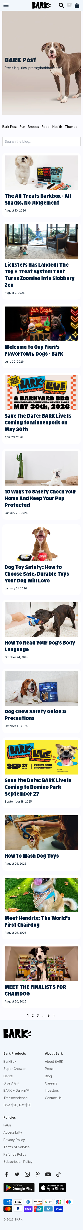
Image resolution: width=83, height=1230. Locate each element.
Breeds (33, 127)
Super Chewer (14, 1069)
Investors (52, 1090)
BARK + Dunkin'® (16, 1090)
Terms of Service (16, 1147)
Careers (51, 1083)
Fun (22, 127)
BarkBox (9, 1061)
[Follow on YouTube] (48, 1174)
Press (49, 1069)
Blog (48, 1076)
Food (46, 127)
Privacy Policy (14, 1140)
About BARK (54, 1061)
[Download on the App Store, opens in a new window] (52, 1187)
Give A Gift (11, 1083)
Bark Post (9, 127)
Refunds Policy (14, 1154)
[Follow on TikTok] (58, 1174)
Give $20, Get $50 (17, 1105)
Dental (8, 1076)
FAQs (7, 1125)
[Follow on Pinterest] (38, 1174)
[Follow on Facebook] (6, 1174)
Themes (71, 127)
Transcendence (15, 1098)
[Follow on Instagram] (27, 1174)
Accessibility (12, 1132)
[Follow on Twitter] (17, 1174)
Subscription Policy (18, 1162)
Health (57, 127)
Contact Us (53, 1098)
